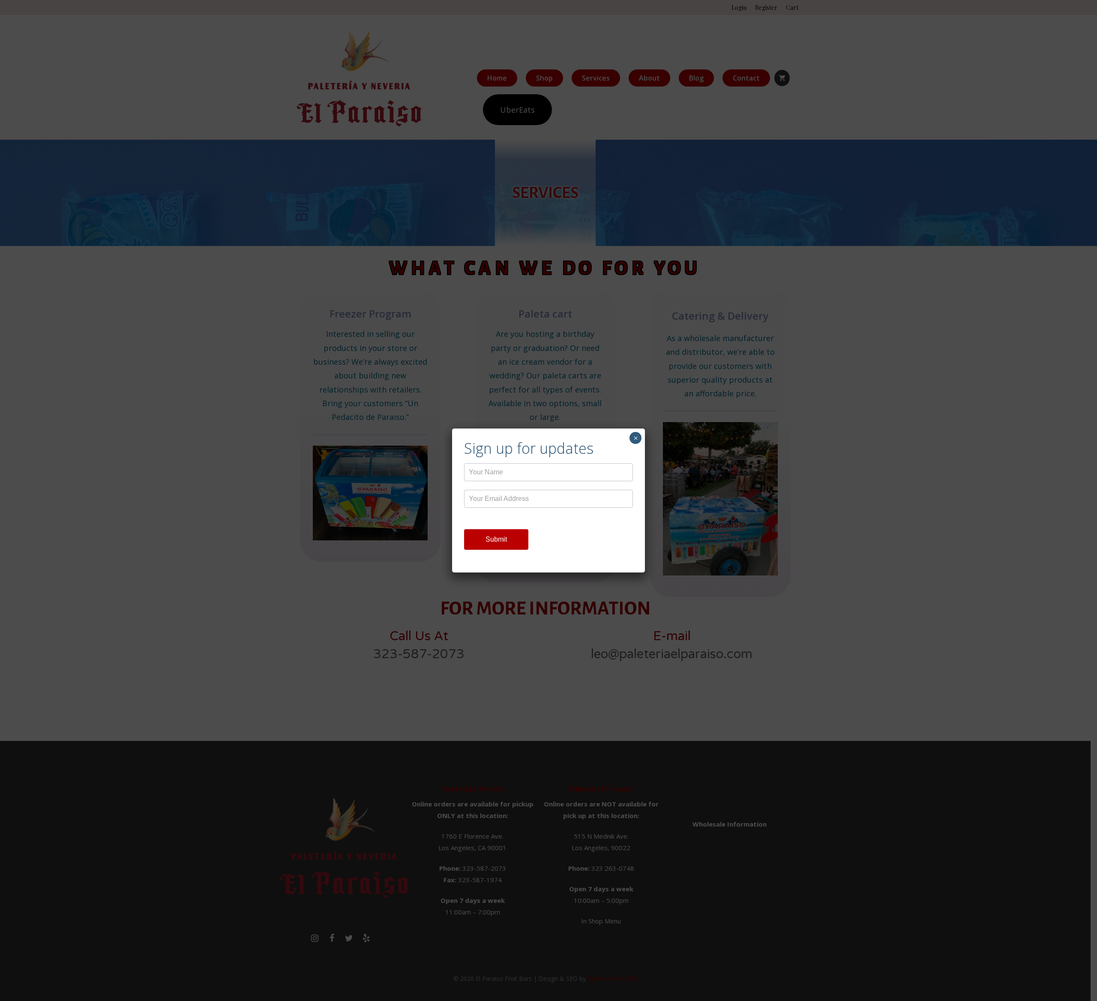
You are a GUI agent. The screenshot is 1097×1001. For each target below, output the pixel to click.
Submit (496, 539)
